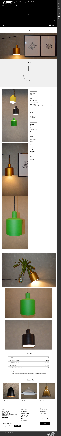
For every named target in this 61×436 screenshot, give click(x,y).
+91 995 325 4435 (43, 413)
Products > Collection (19, 2)
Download (47, 357)
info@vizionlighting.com (44, 416)
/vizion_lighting (26, 413)
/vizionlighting (25, 411)
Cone (26, 2)
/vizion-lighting (25, 416)
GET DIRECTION (5, 417)
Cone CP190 (31, 1)
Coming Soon (46, 362)
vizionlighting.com (5, 432)
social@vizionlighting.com (44, 418)
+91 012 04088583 (43, 411)
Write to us (45, 423)
